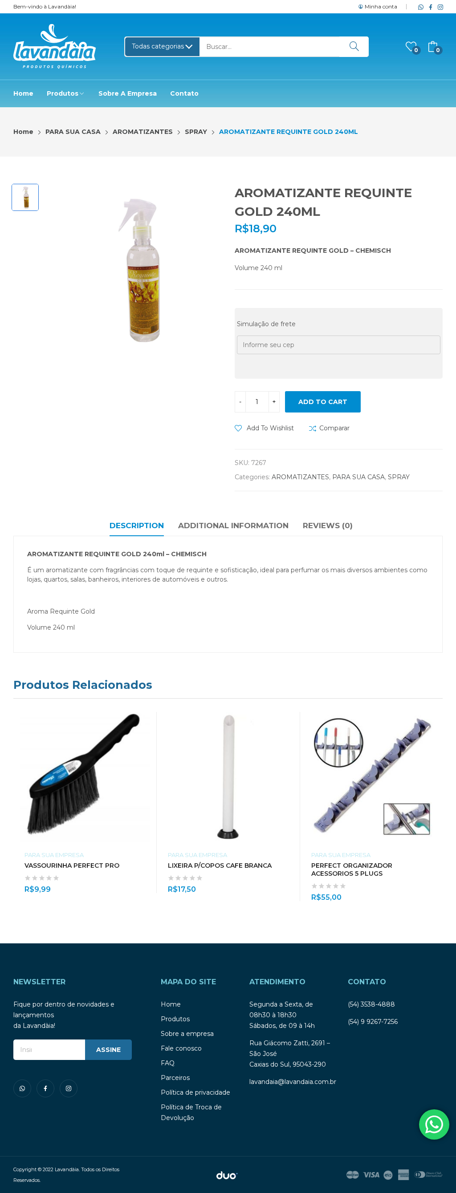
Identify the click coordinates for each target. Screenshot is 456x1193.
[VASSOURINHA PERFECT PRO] (85, 777)
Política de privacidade (195, 1092)
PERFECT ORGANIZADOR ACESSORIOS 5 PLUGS (351, 869)
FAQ (168, 1063)
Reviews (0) (328, 525)
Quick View (146, 721)
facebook (429, 6)
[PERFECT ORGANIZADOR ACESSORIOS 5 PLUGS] (372, 777)
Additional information (233, 525)
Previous (20, 807)
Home (171, 1004)
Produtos (175, 1019)
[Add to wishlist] (146, 741)
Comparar (334, 428)
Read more (289, 884)
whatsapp (419, 6)
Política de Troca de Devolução (191, 1112)
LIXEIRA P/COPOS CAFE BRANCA (220, 865)
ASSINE (108, 1050)
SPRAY (399, 477)
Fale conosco (181, 1048)
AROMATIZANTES (300, 477)
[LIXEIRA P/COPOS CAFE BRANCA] (228, 777)
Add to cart (322, 402)
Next (436, 807)
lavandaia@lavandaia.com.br (292, 1082)
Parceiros (175, 1078)
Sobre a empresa (187, 1034)
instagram (439, 6)
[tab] (136, 527)
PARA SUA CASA (358, 477)
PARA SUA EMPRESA (54, 854)
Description (137, 525)
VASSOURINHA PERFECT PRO (71, 865)
